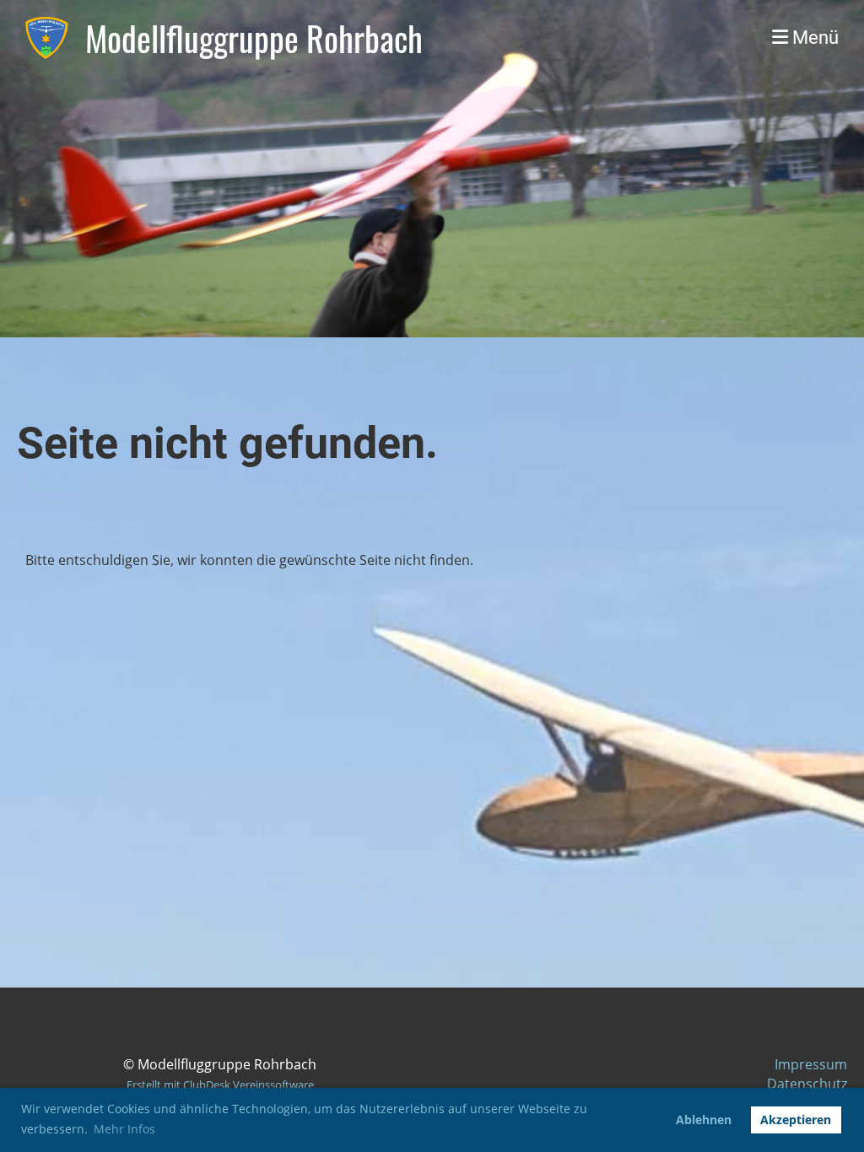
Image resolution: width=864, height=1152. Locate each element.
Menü (813, 37)
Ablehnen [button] (704, 1120)
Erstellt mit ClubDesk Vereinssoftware (220, 1084)
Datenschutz (807, 1083)
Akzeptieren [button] (795, 1120)
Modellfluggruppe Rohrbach (254, 38)
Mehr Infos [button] (124, 1129)
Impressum (811, 1064)
